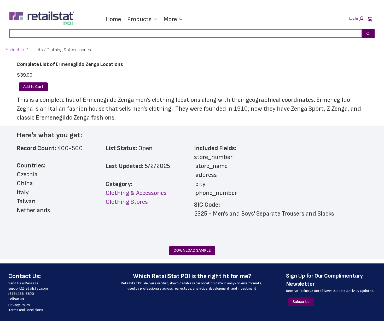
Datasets (34, 50)
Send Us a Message (23, 283)
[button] (356, 18)
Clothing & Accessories (136, 193)
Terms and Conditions (25, 310)
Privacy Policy (19, 305)
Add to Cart (33, 86)
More (170, 19)
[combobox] (183, 33)
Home (113, 19)
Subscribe (301, 301)
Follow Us (16, 299)
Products (139, 19)
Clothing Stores (127, 202)
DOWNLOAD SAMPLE (192, 250)
